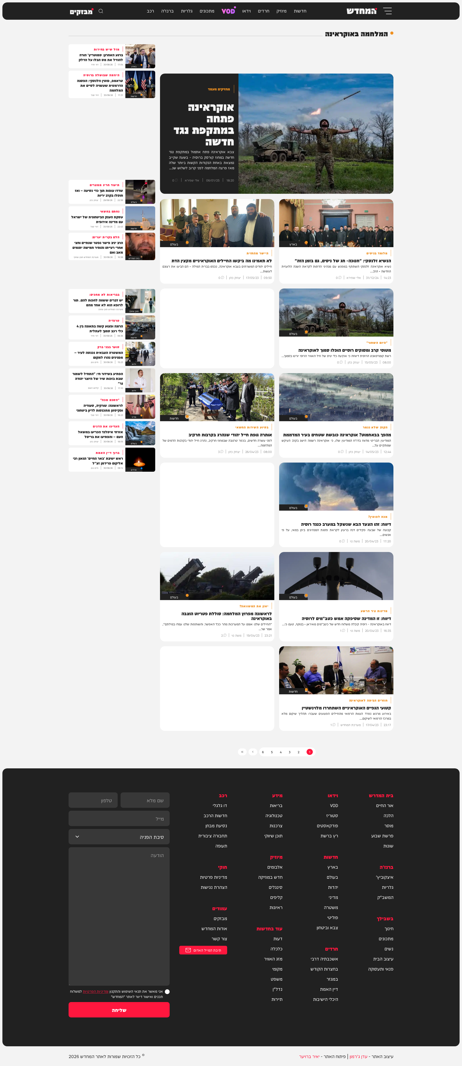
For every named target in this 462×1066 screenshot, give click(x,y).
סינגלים (275, 887)
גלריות (186, 10)
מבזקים (220, 918)
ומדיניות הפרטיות (96, 991)
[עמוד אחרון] (242, 751)
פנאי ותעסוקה (380, 968)
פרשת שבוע (382, 835)
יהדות (333, 887)
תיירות (276, 999)
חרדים (263, 10)
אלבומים (274, 866)
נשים (389, 948)
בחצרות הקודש (324, 968)
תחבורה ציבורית (212, 835)
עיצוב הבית (383, 958)
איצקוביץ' (384, 876)
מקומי (277, 968)
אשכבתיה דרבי (324, 958)
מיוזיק (281, 10)
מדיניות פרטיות (213, 876)
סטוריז (332, 815)
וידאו (246, 10)
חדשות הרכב (215, 815)
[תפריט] (387, 11)
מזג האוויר (273, 958)
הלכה (388, 815)
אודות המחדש (214, 928)
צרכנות (276, 825)
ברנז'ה (167, 10)
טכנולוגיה (273, 815)
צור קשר (219, 938)
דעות (277, 938)
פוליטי (332, 917)
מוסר (388, 825)
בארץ (332, 866)
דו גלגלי (220, 805)
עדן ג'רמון (358, 1056)
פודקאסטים (327, 825)
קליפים (276, 897)
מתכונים (207, 10)
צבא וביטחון (327, 927)
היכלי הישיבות (325, 999)
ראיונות (276, 907)
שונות (388, 845)
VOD (228, 10)
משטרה (331, 907)
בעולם (332, 876)
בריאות (276, 805)
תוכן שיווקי (273, 835)
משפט (276, 978)
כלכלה (276, 948)
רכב (150, 10)
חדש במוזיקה (270, 876)
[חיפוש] (101, 11)
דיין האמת (329, 988)
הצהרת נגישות (214, 887)
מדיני (333, 897)
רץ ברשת (329, 835)
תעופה (221, 845)
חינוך (389, 928)
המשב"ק (385, 897)
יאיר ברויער (309, 1056)
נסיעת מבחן (216, 825)
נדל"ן (277, 988)
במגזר (332, 978)
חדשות (300, 10)
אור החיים (384, 805)
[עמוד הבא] (253, 751)
